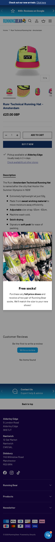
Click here (41, 2)
